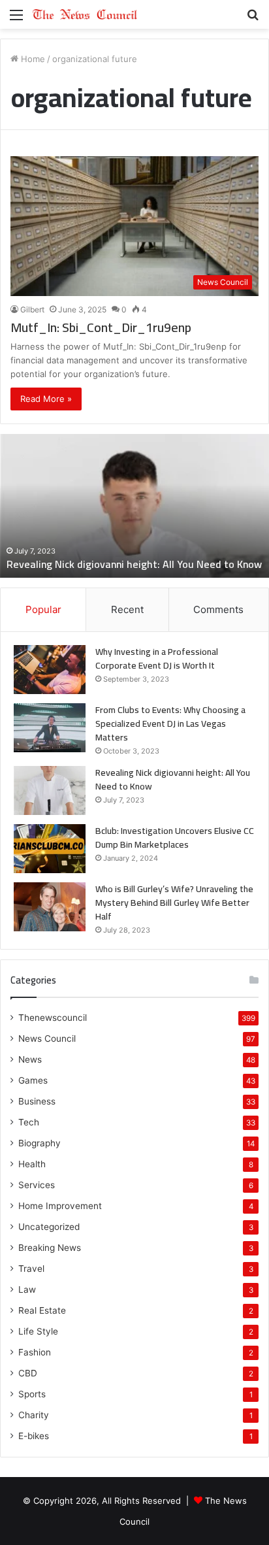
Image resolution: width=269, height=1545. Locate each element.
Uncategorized (49, 1226)
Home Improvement (60, 1206)
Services (36, 1185)
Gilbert (32, 309)
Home (31, 59)
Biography (39, 1143)
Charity (33, 1415)
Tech (28, 1122)
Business (36, 1101)
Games (33, 1080)
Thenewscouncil (52, 1017)
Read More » (46, 398)
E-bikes (33, 1436)
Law (27, 1289)
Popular (43, 609)
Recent (127, 609)
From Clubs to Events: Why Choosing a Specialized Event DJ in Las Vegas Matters (170, 723)
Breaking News (49, 1247)
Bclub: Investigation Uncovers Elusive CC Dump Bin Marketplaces (174, 837)
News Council (47, 1038)
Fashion (34, 1352)
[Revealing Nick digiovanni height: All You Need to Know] (50, 790)
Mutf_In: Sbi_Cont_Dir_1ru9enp (100, 327)
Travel (31, 1268)
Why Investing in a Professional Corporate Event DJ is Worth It (156, 658)
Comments (218, 609)
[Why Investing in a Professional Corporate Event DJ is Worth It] (50, 669)
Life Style (38, 1331)
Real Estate (42, 1310)
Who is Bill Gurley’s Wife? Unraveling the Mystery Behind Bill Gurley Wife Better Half (174, 902)
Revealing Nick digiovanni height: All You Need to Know (134, 564)
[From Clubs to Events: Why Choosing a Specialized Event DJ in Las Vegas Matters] (50, 727)
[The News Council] (85, 14)
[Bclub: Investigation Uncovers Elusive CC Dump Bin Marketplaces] (50, 848)
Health (32, 1164)
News (30, 1059)
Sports (32, 1394)
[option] (134, 506)
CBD (27, 1373)
